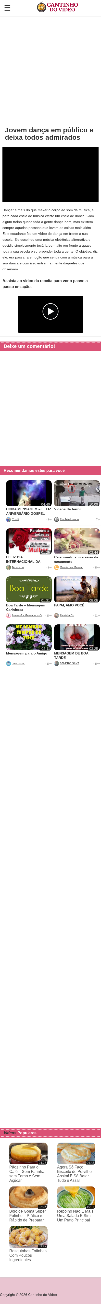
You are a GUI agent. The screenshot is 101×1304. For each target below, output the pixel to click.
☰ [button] (7, 7)
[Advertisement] (50, 70)
